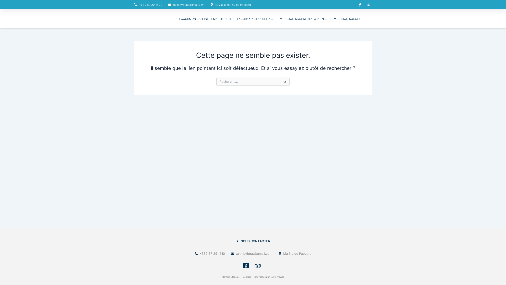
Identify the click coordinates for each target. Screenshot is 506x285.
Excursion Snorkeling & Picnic (302, 19)
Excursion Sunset (346, 19)
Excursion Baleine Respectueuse (205, 19)
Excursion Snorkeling (255, 19)
